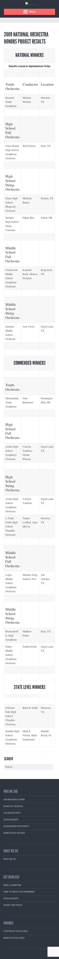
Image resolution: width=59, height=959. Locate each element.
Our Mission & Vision (14, 799)
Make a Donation (12, 885)
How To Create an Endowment (19, 892)
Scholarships (10, 819)
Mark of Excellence (14, 938)
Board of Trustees (13, 806)
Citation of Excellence (15, 931)
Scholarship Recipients (16, 826)
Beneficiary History (14, 833)
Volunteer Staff (12, 813)
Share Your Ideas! (12, 905)
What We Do (9, 859)
